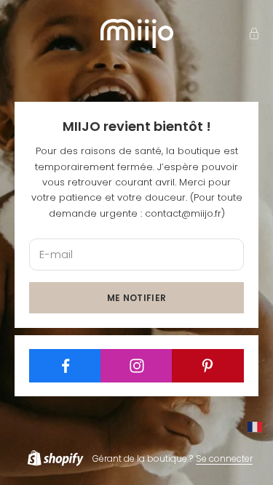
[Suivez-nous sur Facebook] (65, 366)
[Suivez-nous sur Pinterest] (208, 366)
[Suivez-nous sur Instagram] (136, 366)
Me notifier (137, 298)
